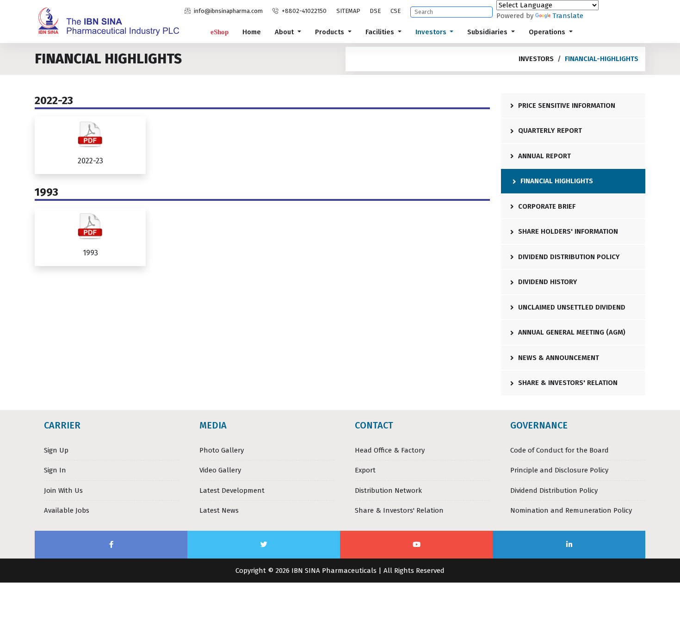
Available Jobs (66, 510)
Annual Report (543, 156)
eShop (219, 32)
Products (330, 32)
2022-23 (90, 160)
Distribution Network (388, 490)
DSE (375, 10)
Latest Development (232, 490)
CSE (395, 10)
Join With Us (63, 490)
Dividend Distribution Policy (568, 257)
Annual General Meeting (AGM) (570, 332)
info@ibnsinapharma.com (227, 10)
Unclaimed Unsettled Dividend (570, 307)
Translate (567, 16)
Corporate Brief (545, 206)
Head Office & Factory (390, 450)
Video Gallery (220, 470)
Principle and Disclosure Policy (559, 470)
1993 (90, 252)
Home (251, 32)
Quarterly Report (549, 130)
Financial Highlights (556, 181)
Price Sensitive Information (565, 105)
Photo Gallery (221, 450)
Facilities (380, 32)
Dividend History (546, 282)
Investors (431, 32)
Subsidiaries (488, 32)
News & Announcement (557, 358)
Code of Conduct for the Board (559, 450)
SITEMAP (348, 10)
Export (365, 470)
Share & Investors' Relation (567, 383)
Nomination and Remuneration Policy (571, 510)
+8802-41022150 (303, 10)
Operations (548, 32)
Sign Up (56, 450)
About (285, 32)
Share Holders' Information (567, 231)
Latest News (219, 510)
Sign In (55, 470)
